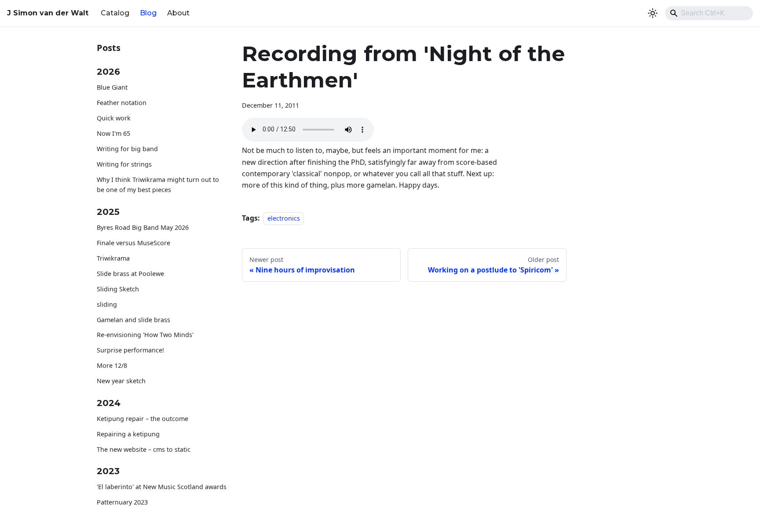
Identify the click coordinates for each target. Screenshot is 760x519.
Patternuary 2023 (122, 502)
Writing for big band (127, 149)
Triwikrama (113, 258)
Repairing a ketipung (128, 434)
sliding (107, 304)
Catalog (115, 13)
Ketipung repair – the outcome (142, 418)
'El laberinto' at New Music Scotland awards (162, 487)
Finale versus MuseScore (133, 243)
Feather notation (121, 102)
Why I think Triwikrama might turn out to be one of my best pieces (158, 184)
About (178, 13)
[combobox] (709, 13)
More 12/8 (112, 365)
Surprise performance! (130, 350)
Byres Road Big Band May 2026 (143, 227)
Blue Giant (112, 87)
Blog (148, 13)
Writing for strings (124, 164)
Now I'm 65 (113, 133)
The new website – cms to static (143, 449)
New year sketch (121, 381)
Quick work (114, 118)
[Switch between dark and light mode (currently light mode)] (653, 13)
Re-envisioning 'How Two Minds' (145, 334)
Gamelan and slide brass (133, 320)
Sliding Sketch (118, 289)
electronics (283, 218)
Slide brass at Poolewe (130, 273)
